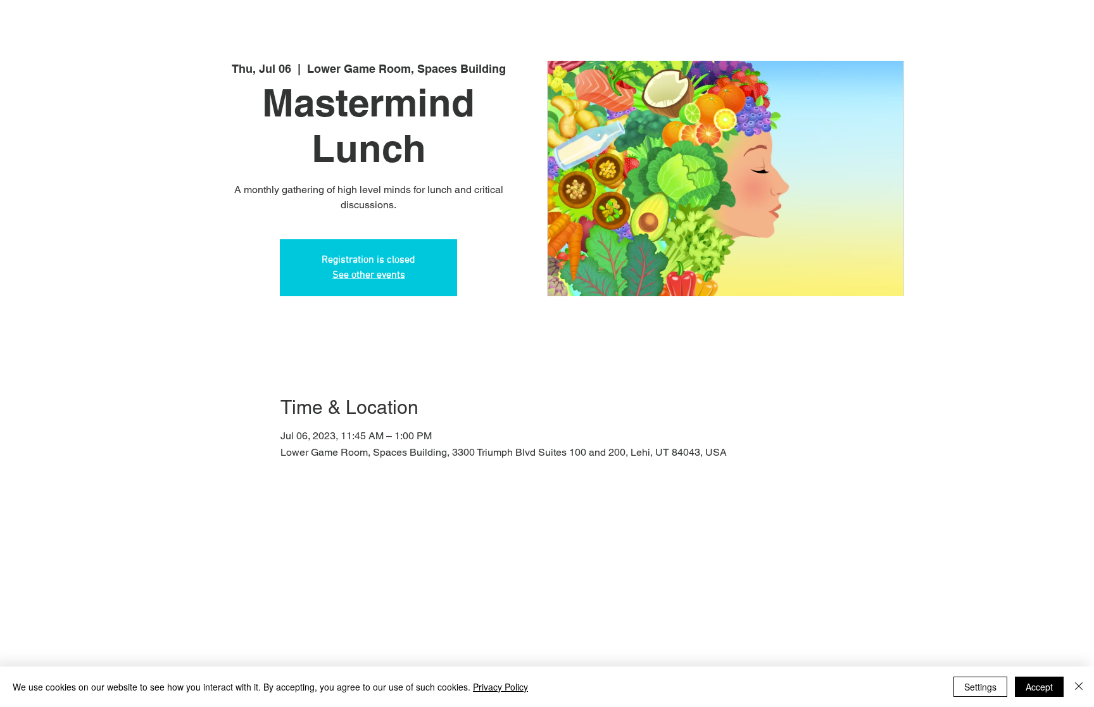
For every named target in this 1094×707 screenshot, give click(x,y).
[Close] (1078, 687)
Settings (980, 686)
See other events (368, 275)
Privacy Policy (500, 686)
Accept (1039, 686)
